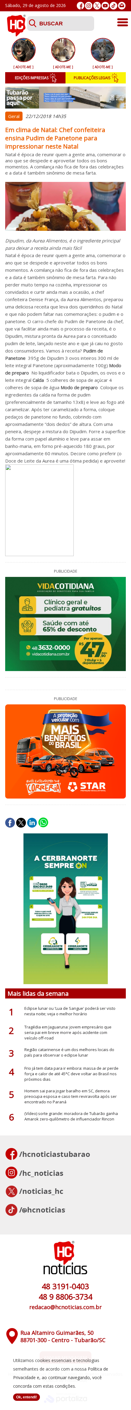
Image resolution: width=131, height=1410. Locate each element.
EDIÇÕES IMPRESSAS (31, 77)
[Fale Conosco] (122, 6)
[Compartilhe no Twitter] (21, 823)
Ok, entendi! (26, 1397)
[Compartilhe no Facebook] (10, 823)
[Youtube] (105, 6)
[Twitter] (97, 6)
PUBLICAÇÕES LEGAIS (92, 77)
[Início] (16, 34)
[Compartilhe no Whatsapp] (43, 823)
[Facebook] (80, 6)
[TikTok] (113, 6)
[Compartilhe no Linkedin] (32, 823)
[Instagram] (89, 6)
